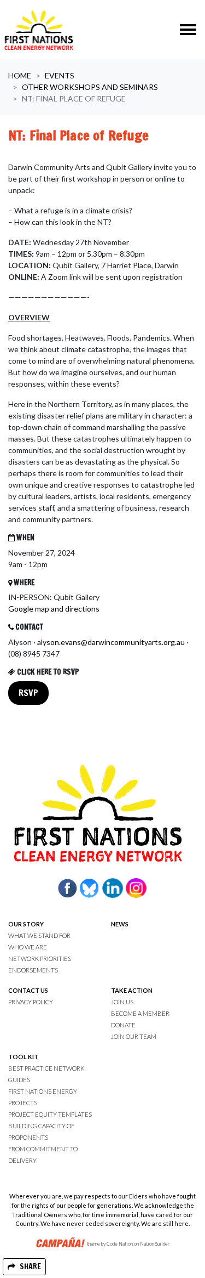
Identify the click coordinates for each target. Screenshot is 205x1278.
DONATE (123, 1024)
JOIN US (122, 1001)
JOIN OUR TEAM (133, 1036)
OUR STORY (26, 924)
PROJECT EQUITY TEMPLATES (50, 1114)
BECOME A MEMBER (140, 1013)
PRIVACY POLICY (30, 1001)
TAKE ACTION (132, 990)
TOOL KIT (23, 1056)
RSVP (28, 693)
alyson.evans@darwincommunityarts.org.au (111, 642)
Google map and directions (53, 608)
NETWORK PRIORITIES (39, 958)
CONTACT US (28, 990)
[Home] (38, 29)
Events (59, 75)
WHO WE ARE (27, 947)
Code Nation (120, 1244)
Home (19, 75)
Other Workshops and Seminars (90, 87)
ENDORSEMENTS (33, 970)
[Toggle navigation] (188, 29)
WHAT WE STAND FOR (39, 935)
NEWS (119, 924)
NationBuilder (154, 1244)
